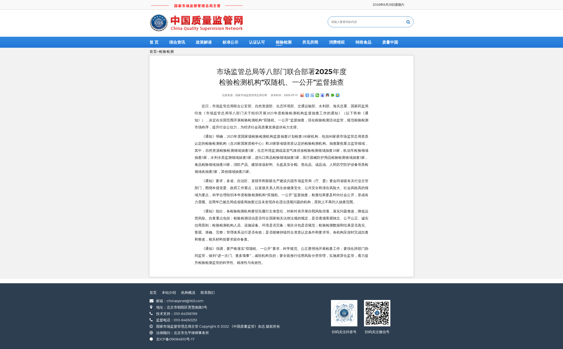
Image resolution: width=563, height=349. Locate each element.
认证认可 (257, 42)
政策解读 (204, 42)
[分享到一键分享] (307, 95)
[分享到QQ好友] (327, 95)
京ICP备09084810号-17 (175, 339)
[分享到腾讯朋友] (333, 95)
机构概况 (188, 293)
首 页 (154, 42)
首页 (153, 51)
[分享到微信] (317, 95)
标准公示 (230, 42)
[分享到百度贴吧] (312, 95)
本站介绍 (169, 293)
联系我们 (208, 293)
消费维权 (337, 42)
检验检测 (284, 42)
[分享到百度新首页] (322, 95)
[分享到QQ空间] (338, 95)
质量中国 (390, 42)
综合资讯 (177, 42)
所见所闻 (310, 42)
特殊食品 (363, 42)
